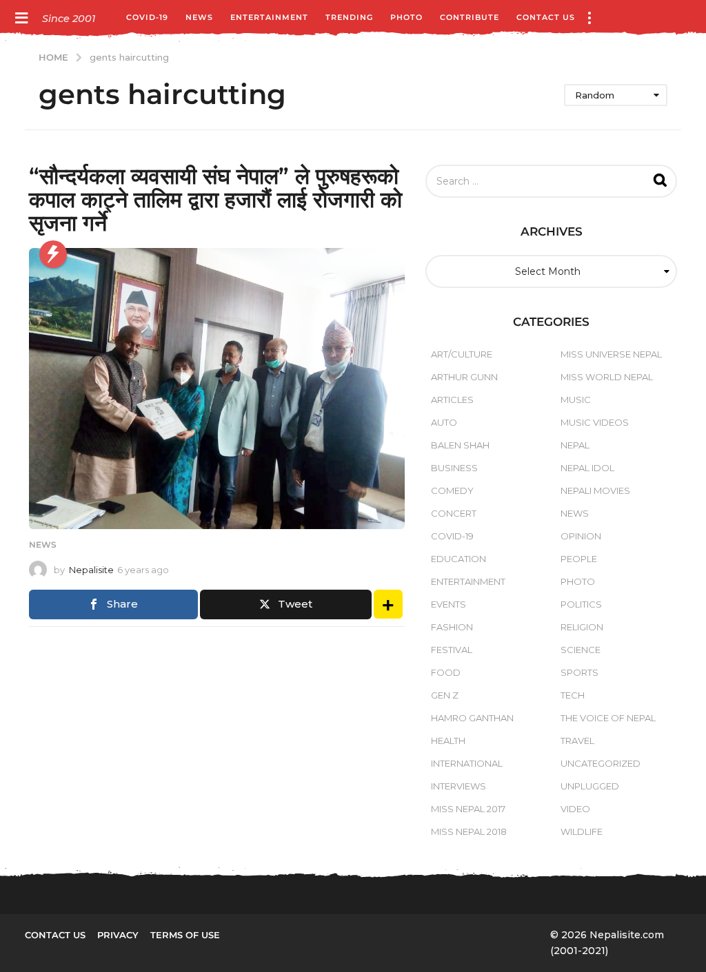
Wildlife (582, 831)
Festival (451, 649)
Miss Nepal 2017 (468, 808)
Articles (452, 399)
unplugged (590, 786)
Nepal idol (587, 467)
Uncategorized (601, 763)
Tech (573, 695)
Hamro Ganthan (472, 717)
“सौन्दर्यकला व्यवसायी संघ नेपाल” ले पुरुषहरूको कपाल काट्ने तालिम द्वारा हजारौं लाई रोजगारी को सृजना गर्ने (215, 199)
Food (446, 672)
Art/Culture (461, 354)
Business (454, 467)
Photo (406, 17)
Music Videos (595, 422)
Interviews (458, 786)
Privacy (118, 934)
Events (448, 604)
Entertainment (269, 17)
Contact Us (545, 17)
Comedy (452, 490)
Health (448, 740)
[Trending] (53, 254)
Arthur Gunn (464, 376)
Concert (453, 513)
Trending (349, 17)
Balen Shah (460, 445)
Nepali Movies (595, 490)
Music (576, 399)
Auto (444, 422)
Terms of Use (185, 934)
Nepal (575, 445)
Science (581, 649)
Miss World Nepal (607, 376)
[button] (21, 17)
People (579, 558)
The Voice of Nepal (608, 717)
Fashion (452, 626)
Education (458, 558)
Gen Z (444, 695)
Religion (582, 626)
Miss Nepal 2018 (469, 831)
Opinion (581, 535)
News (199, 17)
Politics (581, 604)
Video (575, 808)
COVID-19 (147, 17)
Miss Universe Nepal (611, 354)
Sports (579, 672)
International (467, 763)
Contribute (469, 17)
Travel (577, 740)
